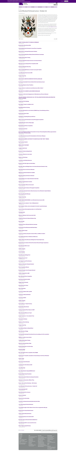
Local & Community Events (51, 442)
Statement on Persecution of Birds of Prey (26, 380)
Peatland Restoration (41, 442)
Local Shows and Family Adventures (25, 160)
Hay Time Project (40, 440)
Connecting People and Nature (42, 437)
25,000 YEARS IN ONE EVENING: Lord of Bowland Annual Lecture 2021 (31, 200)
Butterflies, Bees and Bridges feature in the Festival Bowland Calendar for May (33, 166)
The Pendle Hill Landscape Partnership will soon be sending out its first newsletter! (34, 334)
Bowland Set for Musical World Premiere (26, 410)
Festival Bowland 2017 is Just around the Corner (27, 422)
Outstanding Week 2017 (23, 389)
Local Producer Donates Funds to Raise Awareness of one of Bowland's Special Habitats (35, 191)
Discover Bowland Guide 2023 (33, 436)
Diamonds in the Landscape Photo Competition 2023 (28, 63)
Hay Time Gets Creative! (23, 142)
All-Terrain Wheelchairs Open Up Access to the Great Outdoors (30, 60)
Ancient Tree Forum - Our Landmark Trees (26, 316)
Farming (20, 437)
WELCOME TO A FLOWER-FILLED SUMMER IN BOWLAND (29, 91)
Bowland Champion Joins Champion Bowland (27, 270)
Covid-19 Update (22, 252)
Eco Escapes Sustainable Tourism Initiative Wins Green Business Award (32, 82)
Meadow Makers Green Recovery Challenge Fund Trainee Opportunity (31, 239)
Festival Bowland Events (50, 436)
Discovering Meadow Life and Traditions (26, 85)
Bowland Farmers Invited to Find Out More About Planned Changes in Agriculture (33, 242)
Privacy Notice (49, 449)
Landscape (20, 436)
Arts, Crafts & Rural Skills (32, 445)
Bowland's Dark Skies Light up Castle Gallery (27, 163)
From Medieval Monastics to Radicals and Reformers (28, 236)
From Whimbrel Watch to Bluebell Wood (26, 328)
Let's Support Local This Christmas (25, 261)
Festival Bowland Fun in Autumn (24, 392)
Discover (20, 7)
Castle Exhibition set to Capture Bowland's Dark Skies (28, 178)
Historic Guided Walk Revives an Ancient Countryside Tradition (30, 69)
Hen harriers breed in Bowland (24, 361)
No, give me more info (27, 1)
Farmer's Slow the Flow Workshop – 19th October (28, 383)
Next (55, 39)
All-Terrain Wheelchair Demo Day (25, 66)
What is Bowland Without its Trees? (25, 313)
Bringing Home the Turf (23, 258)
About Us (52, 7)
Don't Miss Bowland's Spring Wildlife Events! (27, 371)
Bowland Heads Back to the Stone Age (26, 346)
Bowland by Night (22, 349)
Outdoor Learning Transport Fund (23, 442)
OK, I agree (62, 1)
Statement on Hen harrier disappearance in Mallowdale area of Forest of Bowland (33, 94)
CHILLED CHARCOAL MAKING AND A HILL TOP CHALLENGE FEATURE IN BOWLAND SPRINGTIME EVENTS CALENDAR (37, 98)
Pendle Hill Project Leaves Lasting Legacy (26, 122)
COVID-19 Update (22, 249)
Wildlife (20, 438)
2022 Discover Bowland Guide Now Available (27, 172)
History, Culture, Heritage (23, 439)
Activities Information (32, 437)
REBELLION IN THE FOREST (24, 145)
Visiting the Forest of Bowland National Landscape (28, 224)
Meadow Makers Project (23, 230)
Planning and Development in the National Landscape (42, 446)
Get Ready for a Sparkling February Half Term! (27, 116)
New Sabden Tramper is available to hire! (26, 104)
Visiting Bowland (22, 212)
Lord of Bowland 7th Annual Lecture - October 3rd (28, 386)
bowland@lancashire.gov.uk (51, 430)
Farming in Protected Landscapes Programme (41, 439)
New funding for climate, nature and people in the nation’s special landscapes (33, 206)
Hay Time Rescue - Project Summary (25, 303)
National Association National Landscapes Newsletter (28, 377)
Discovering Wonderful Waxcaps (24, 194)
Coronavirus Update (22, 297)
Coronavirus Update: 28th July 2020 (25, 291)
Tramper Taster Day (22, 76)
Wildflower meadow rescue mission (25, 337)
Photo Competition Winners (24, 267)
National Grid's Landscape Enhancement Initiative (28, 51)
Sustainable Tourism (41, 443)
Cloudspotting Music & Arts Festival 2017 (26, 416)
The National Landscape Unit (51, 447)
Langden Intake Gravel (23, 148)
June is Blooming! (22, 368)
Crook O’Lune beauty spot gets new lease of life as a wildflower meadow (32, 233)
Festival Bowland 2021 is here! (24, 245)
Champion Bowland (50, 439)
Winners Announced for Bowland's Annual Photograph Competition (31, 119)
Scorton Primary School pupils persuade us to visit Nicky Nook (30, 209)
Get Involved (40, 7)
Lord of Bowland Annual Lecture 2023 (25, 72)
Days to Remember (22, 288)
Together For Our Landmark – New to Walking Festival (28, 203)
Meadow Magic (21, 358)
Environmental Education (22, 443)
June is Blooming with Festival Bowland (26, 404)
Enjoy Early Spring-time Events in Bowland (26, 175)
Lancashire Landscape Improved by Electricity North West (29, 401)
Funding (48, 440)
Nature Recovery (40, 441)
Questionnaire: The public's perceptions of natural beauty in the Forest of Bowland (34, 355)
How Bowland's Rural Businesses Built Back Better (28, 227)
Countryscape (55, 431)
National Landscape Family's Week (25, 343)
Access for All (31, 438)
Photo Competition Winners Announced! (26, 184)
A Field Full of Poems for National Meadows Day (27, 218)
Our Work (32, 7)
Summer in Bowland (22, 395)
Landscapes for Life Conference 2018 (25, 364)
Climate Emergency (41, 436)
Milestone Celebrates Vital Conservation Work (27, 215)
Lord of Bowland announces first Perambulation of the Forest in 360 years (32, 136)
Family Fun (30, 443)
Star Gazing (30, 442)
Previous (21, 39)
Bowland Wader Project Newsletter (25, 374)
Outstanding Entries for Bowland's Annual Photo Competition (30, 48)
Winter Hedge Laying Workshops (25, 425)
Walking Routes (31, 439)
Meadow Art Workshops (23, 157)
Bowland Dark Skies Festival (24, 306)
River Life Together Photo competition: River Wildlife (28, 352)
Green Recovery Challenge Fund (24, 255)
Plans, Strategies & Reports (51, 448)
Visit (26, 7)
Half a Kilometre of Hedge (23, 331)
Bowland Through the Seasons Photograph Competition (29, 188)
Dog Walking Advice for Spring (24, 107)
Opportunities (49, 441)
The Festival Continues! (23, 128)
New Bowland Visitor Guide (24, 113)
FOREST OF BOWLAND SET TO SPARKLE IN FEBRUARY (29, 42)
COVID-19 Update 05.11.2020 (24, 273)
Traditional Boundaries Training (24, 57)
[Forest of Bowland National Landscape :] (23, 3)
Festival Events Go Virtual (23, 285)
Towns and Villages (22, 440)
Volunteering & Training (50, 438)
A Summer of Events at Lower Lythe (25, 154)
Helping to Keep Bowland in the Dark (25, 181)
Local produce (31, 444)
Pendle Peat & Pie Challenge (24, 101)
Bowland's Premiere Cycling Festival (25, 151)
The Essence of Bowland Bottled (24, 294)
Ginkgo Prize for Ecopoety (23, 282)
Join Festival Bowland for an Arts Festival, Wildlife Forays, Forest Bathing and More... (34, 110)
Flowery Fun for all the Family (24, 398)
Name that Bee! (21, 221)
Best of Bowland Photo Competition (25, 276)
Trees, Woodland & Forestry (42, 444)
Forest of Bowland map (32, 441)
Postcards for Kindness (23, 319)
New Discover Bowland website (24, 279)
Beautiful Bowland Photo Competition (26, 125)
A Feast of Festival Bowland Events (25, 413)
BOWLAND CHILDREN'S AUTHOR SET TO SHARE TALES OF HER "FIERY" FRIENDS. (34, 139)
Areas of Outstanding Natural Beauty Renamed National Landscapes (31, 54)
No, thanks (66, 1)
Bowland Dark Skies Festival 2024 (25, 45)
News (46, 7)
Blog (48, 444)
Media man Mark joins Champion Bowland (26, 264)
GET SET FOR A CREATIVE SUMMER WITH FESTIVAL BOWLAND (30, 79)
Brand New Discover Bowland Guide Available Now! (28, 419)
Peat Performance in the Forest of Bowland (26, 169)
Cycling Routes (31, 440)
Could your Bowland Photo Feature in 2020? (27, 310)
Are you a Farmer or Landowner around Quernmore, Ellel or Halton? (31, 88)
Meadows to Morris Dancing (24, 322)
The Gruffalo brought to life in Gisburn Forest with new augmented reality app (33, 407)
